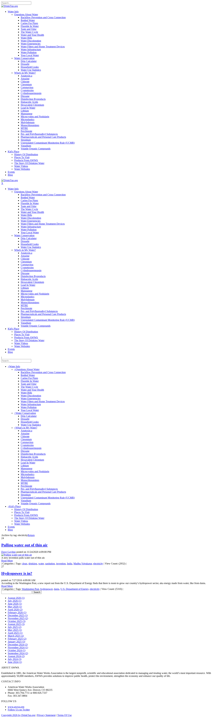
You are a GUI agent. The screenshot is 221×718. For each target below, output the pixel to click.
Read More (7, 560)
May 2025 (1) (15, 630)
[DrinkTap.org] (9, 6)
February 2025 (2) (17, 638)
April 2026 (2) (15, 609)
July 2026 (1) (14, 600)
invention (61, 563)
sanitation (50, 563)
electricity (98, 563)
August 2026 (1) (16, 598)
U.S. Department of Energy (74, 589)
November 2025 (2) (18, 618)
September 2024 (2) (18, 653)
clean (24, 563)
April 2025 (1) (15, 633)
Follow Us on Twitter (19, 709)
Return (31, 535)
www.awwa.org (16, 706)
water (41, 563)
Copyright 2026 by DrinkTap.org (18, 715)
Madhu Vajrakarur (82, 563)
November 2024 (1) (18, 647)
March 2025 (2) (16, 635)
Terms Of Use (64, 715)
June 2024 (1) (15, 662)
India (69, 563)
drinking (32, 563)
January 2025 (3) (16, 641)
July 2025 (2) (14, 627)
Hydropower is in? (16, 573)
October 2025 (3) (16, 621)
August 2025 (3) (16, 624)
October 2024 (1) (16, 650)
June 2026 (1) (15, 603)
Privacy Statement (46, 715)
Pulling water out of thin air (24, 545)
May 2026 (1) (15, 606)
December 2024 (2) (18, 644)
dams (56, 589)
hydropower (46, 589)
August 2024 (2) (16, 656)
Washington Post (30, 589)
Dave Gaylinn (8, 552)
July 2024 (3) (14, 659)
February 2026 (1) (17, 612)
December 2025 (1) (18, 615)
